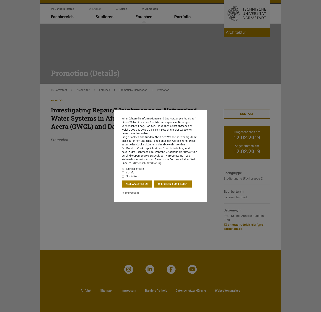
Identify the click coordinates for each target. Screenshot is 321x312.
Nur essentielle (135, 168)
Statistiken (132, 176)
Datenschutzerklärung (147, 163)
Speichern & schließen (172, 184)
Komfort (131, 172)
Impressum (132, 192)
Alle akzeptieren (136, 184)
